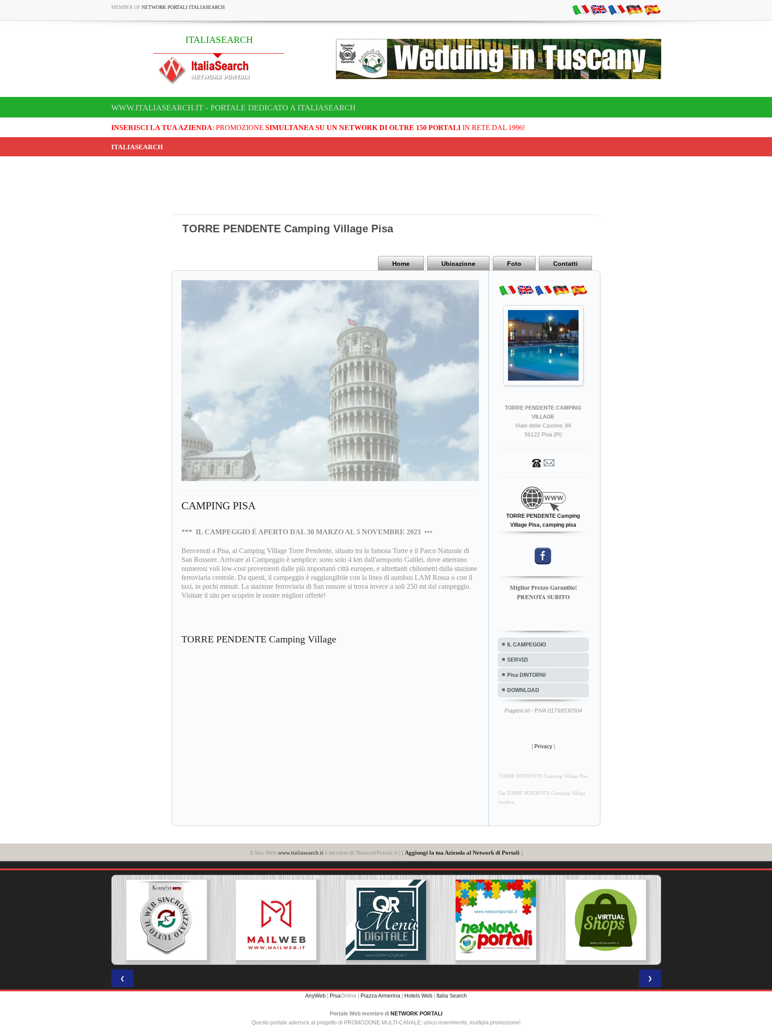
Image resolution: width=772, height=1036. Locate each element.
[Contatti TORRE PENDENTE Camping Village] (543, 462)
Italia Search (451, 996)
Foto (514, 263)
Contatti (565, 263)
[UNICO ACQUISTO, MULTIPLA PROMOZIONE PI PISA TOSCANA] (386, 920)
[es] (652, 9)
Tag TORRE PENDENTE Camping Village (542, 793)
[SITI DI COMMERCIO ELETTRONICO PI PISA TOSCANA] (496, 920)
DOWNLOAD (523, 690)
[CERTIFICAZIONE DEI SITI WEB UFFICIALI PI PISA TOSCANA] (606, 920)
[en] (599, 9)
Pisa (335, 996)
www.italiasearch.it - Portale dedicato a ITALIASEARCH (233, 107)
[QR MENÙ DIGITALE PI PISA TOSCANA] (276, 920)
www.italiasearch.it (300, 852)
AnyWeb (315, 996)
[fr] (616, 9)
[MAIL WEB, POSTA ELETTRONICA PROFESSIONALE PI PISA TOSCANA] (166, 920)
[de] (634, 9)
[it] (581, 9)
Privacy (543, 746)
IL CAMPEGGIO (526, 645)
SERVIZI (517, 660)
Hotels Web (418, 996)
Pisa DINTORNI (526, 675)
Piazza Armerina (380, 996)
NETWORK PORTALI (416, 1014)
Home (401, 263)
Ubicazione (458, 263)
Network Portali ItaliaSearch (183, 7)
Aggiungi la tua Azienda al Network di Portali (462, 852)
